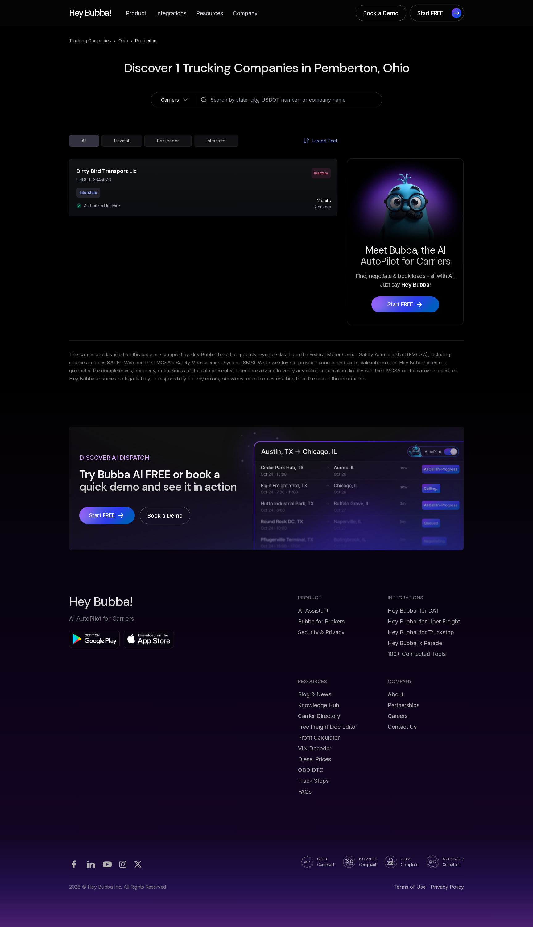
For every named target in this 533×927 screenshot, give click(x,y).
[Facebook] (73, 864)
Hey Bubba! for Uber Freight (424, 621)
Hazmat (121, 140)
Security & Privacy (321, 632)
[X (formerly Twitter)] (138, 864)
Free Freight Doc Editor (327, 727)
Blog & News (314, 694)
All (84, 140)
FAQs (305, 791)
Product (136, 13)
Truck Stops (313, 781)
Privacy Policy (447, 887)
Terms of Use (410, 887)
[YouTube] (107, 864)
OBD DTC (310, 770)
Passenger (168, 140)
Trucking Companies (90, 40)
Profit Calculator (319, 737)
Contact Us (402, 727)
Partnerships (403, 705)
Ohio (123, 40)
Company (245, 13)
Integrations (171, 13)
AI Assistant (313, 610)
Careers (397, 716)
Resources (209, 13)
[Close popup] (354, 403)
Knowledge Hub (318, 705)
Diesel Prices (314, 759)
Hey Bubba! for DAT (413, 610)
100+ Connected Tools (417, 654)
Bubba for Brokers (321, 621)
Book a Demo (381, 13)
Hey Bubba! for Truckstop (421, 632)
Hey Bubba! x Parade (415, 643)
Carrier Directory (319, 716)
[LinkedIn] (91, 864)
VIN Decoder (314, 748)
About (395, 694)
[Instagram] (122, 864)
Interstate (216, 140)
